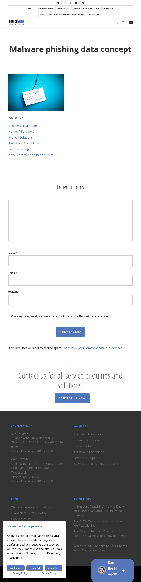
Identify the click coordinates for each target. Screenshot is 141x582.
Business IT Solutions (23, 126)
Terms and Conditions (23, 143)
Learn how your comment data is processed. (92, 348)
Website (13, 292)
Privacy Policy (20, 573)
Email (12, 273)
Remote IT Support (21, 149)
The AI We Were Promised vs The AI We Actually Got (98, 523)
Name (12, 253)
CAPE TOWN (19, 459)
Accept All (53, 568)
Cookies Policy (21, 519)
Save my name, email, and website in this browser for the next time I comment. (61, 316)
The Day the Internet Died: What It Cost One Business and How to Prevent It (100, 535)
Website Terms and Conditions (32, 507)
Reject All (35, 568)
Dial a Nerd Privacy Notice (29, 513)
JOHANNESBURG (23, 434)
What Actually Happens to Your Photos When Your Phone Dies (100, 548)
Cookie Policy (49, 573)
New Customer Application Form (30, 155)
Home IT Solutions (21, 132)
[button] (131, 22)
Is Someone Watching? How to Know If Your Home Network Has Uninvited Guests (99, 510)
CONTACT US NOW (72, 398)
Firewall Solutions (20, 137)
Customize (15, 568)
